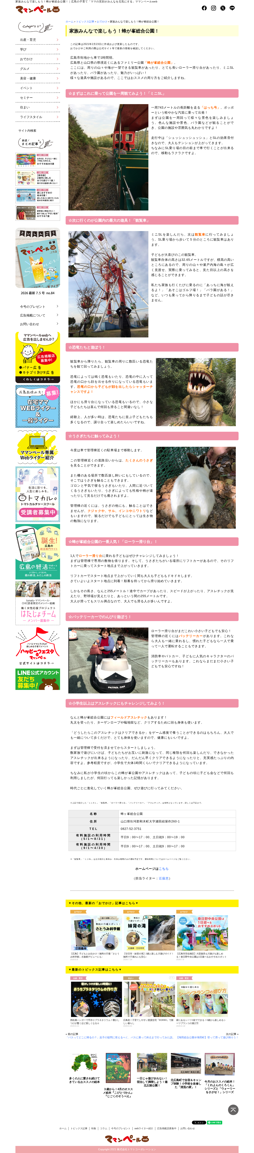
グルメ (25, 69)
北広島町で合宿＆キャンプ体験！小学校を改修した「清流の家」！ (186, 1083)
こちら (164, 869)
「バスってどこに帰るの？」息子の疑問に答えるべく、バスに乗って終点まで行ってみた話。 (120, 1037)
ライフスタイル (31, 117)
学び (23, 49)
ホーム (69, 21)
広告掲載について (32, 315)
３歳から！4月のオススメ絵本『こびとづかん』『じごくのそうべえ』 (118, 1092)
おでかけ (102, 21)
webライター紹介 (143, 1128)
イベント (26, 88)
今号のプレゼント (32, 306)
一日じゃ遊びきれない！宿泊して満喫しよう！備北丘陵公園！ (152, 1082)
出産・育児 (28, 40)
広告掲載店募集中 (166, 1128)
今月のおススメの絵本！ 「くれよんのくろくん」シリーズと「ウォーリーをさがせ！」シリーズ (220, 1087)
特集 (93, 1128)
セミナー (26, 97)
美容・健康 (28, 78)
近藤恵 (164, 878)
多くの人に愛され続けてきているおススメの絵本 (84, 1080)
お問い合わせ (29, 324)
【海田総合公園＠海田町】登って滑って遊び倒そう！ (207, 1037)
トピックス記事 (85, 21)
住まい (25, 107)
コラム (103, 1128)
